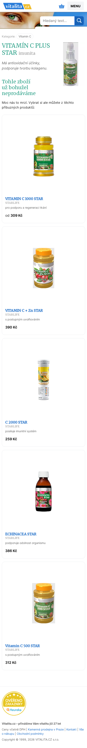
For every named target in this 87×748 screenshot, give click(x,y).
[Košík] (62, 6)
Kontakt (71, 729)
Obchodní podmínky (30, 733)
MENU (76, 6)
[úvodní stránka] (17, 6)
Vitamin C (25, 36)
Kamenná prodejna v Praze (46, 729)
